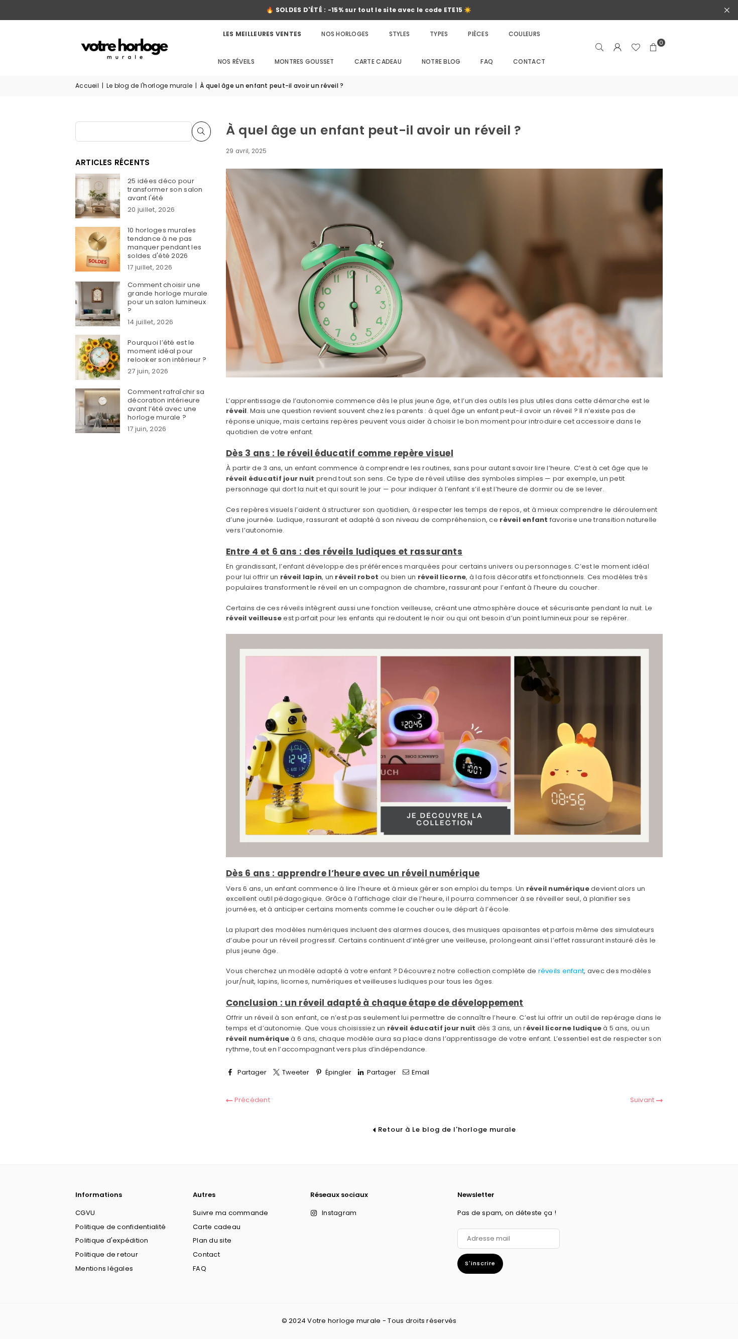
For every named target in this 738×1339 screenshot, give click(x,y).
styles (399, 34)
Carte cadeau (378, 61)
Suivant (643, 1100)
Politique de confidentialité (120, 1227)
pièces (478, 34)
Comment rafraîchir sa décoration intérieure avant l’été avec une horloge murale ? (166, 404)
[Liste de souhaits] (636, 48)
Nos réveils (236, 61)
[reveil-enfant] (444, 855)
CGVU (85, 1213)
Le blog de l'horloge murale (149, 85)
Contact (206, 1254)
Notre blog (441, 61)
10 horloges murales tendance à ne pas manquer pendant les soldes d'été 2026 (164, 243)
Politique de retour (106, 1254)
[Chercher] (599, 48)
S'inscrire (480, 1263)
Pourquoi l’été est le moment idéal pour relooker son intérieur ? (167, 351)
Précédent (251, 1100)
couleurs (524, 34)
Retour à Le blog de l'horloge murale (446, 1129)
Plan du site (212, 1240)
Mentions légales (104, 1268)
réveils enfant (561, 971)
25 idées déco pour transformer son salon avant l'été (165, 189)
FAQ (486, 61)
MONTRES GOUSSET (304, 61)
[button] (654, 48)
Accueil (87, 85)
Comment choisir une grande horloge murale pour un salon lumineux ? (167, 298)
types (439, 34)
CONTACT (529, 61)
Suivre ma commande (231, 1213)
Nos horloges (344, 34)
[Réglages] (617, 48)
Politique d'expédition (112, 1240)
